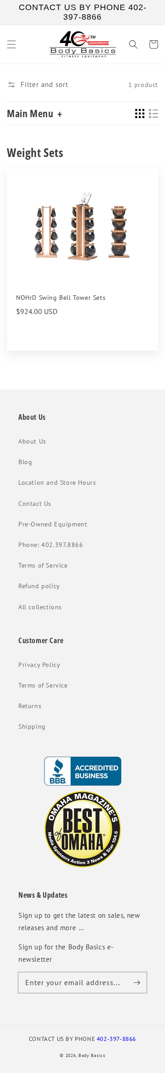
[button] (11, 44)
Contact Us (34, 503)
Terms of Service (43, 565)
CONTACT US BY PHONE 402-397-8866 (83, 12)
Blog (25, 462)
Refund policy (39, 586)
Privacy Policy (39, 665)
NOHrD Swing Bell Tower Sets (60, 297)
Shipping (32, 726)
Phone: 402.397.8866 (50, 545)
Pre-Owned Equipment (52, 524)
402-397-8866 (116, 1038)
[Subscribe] (136, 982)
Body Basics (91, 1055)
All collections (40, 607)
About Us (32, 441)
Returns (29, 706)
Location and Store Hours (57, 482)
